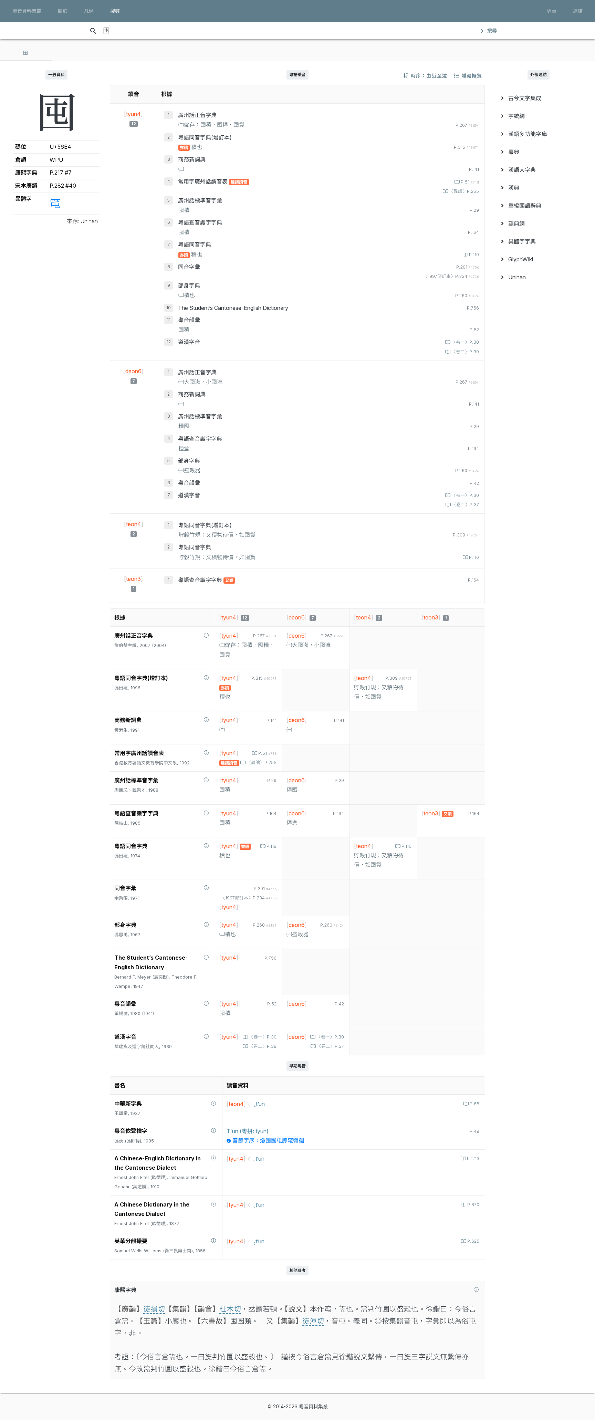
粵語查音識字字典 (200, 222)
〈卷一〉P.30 (465, 342)
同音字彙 (189, 266)
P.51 (470, 182)
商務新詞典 (192, 159)
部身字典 (189, 285)
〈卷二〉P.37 (465, 504)
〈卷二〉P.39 (465, 351)
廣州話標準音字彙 (200, 200)
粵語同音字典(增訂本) (205, 137)
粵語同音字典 (194, 244)
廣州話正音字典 (197, 115)
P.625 (473, 1241)
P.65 (474, 1103)
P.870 (473, 1204)
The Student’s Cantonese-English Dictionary (233, 307)
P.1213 (473, 1158)
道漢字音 (189, 341)
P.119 (474, 254)
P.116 (474, 557)
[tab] (26, 53)
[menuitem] (538, 98)
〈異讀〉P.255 (464, 191)
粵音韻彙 (189, 319)
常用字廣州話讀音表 (203, 181)
